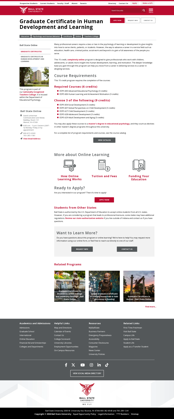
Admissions (25, 327)
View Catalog (104, 140)
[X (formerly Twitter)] (73, 364)
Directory (112, 3)
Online (78, 36)
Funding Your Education (139, 177)
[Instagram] (91, 364)
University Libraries (63, 343)
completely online (76, 59)
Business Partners (97, 331)
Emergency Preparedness (100, 335)
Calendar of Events (62, 331)
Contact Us (123, 3)
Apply (134, 3)
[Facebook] (66, 364)
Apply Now (117, 20)
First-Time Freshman (132, 327)
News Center (94, 350)
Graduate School (27, 331)
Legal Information (106, 414)
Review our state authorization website (84, 218)
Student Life (128, 343)
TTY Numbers (122, 414)
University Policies (97, 354)
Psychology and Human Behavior (46, 36)
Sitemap (135, 414)
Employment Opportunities (66, 346)
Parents (83, 3)
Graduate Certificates (31, 51)
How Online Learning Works (70, 177)
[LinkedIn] (99, 364)
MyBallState (94, 327)
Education (25, 36)
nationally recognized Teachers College (32, 93)
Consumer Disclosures (99, 343)
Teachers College (91, 36)
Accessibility (94, 339)
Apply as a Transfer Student (135, 346)
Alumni (74, 3)
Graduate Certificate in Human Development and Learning (32, 58)
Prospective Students (28, 3)
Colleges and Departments (31, 346)
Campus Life (128, 335)
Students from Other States (75, 207)
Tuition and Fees (104, 176)
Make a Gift (148, 3)
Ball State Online (28, 45)
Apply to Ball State (131, 339)
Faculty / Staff (63, 3)
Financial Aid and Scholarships (33, 343)
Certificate (67, 36)
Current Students (47, 3)
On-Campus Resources (64, 350)
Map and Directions (63, 327)
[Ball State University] (87, 394)
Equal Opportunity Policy (84, 414)
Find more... (150, 306)
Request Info (133, 20)
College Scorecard (62, 339)
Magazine (93, 346)
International (25, 335)
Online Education (27, 339)
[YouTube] (82, 364)
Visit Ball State (129, 331)
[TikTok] (106, 364)
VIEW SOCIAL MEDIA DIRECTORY (87, 373)
